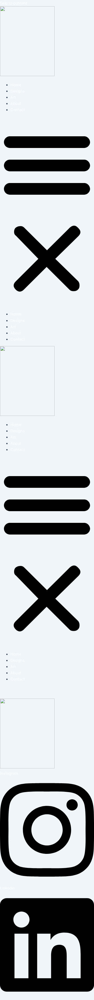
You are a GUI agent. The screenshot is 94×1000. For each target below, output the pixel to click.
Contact (17, 109)
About (15, 103)
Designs (17, 91)
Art (13, 97)
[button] (47, 212)
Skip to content (13, 3)
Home (15, 85)
